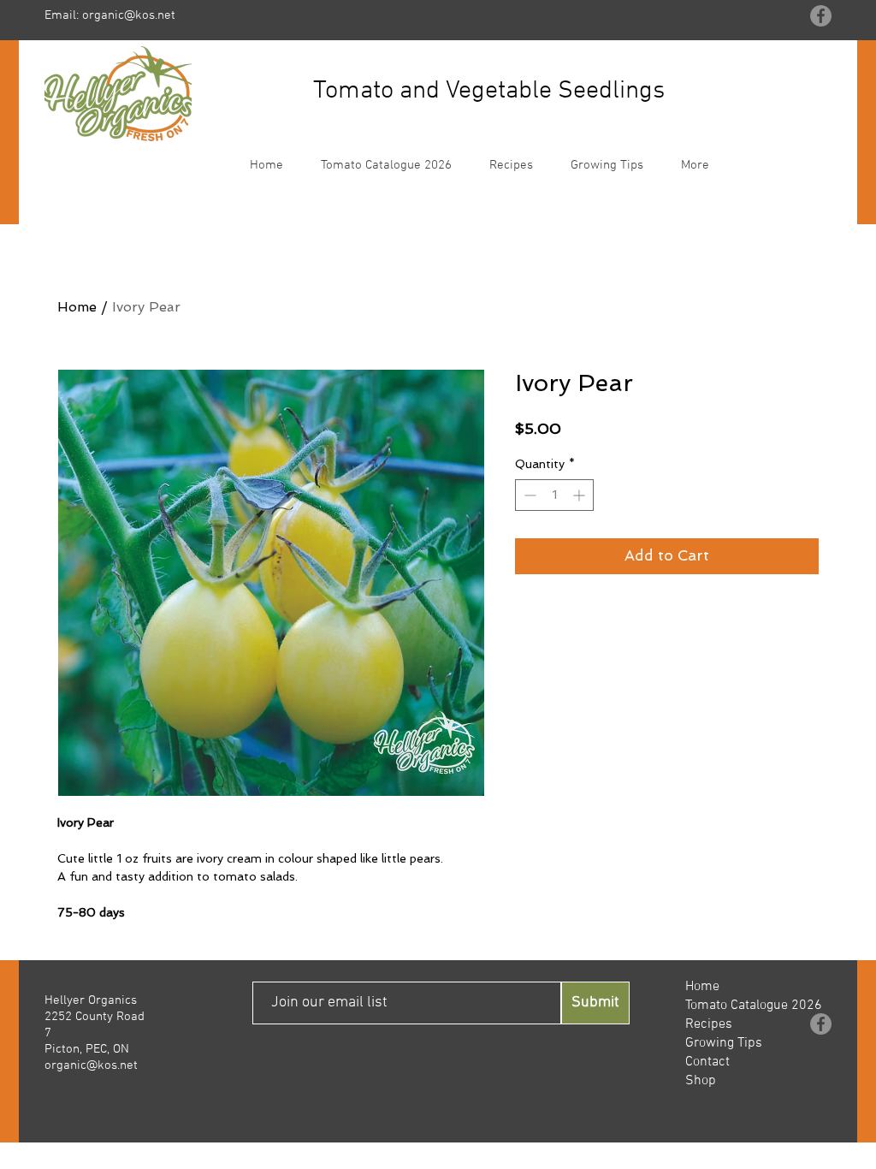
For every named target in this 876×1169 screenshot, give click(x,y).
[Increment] (580, 495)
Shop (700, 1080)
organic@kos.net (128, 15)
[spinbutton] (554, 495)
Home (77, 307)
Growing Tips (723, 1043)
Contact (707, 1062)
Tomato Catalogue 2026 (753, 1005)
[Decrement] (528, 495)
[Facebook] (821, 16)
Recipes (708, 1024)
